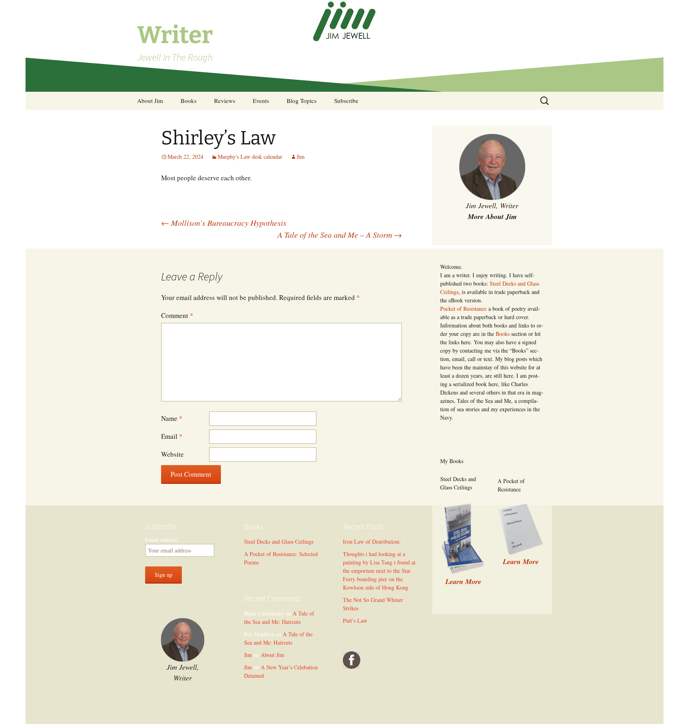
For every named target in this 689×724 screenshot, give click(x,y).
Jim (301, 156)
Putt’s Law (355, 620)
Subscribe (346, 101)
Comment (177, 315)
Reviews (224, 101)
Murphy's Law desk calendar (250, 156)
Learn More (521, 561)
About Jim (150, 101)
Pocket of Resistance (463, 308)
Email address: (161, 539)
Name (172, 418)
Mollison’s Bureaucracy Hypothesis (223, 222)
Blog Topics (302, 101)
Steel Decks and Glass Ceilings (278, 541)
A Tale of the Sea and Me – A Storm (340, 234)
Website (172, 454)
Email (172, 436)
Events (261, 101)
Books (189, 101)
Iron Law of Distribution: (372, 541)
